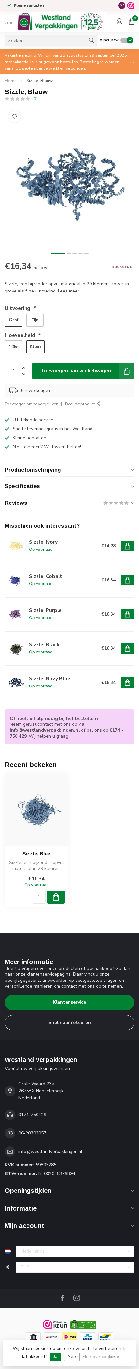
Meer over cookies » (100, 1356)
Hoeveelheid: (22, 335)
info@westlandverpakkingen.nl (45, 730)
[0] (131, 21)
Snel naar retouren (69, 1023)
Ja (55, 1357)
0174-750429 (32, 1115)
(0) (34, 98)
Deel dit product (80, 404)
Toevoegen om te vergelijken (31, 404)
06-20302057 (32, 1133)
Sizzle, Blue (36, 853)
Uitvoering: (20, 308)
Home (11, 81)
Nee (72, 1357)
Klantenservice (69, 1002)
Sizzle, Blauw (40, 81)
